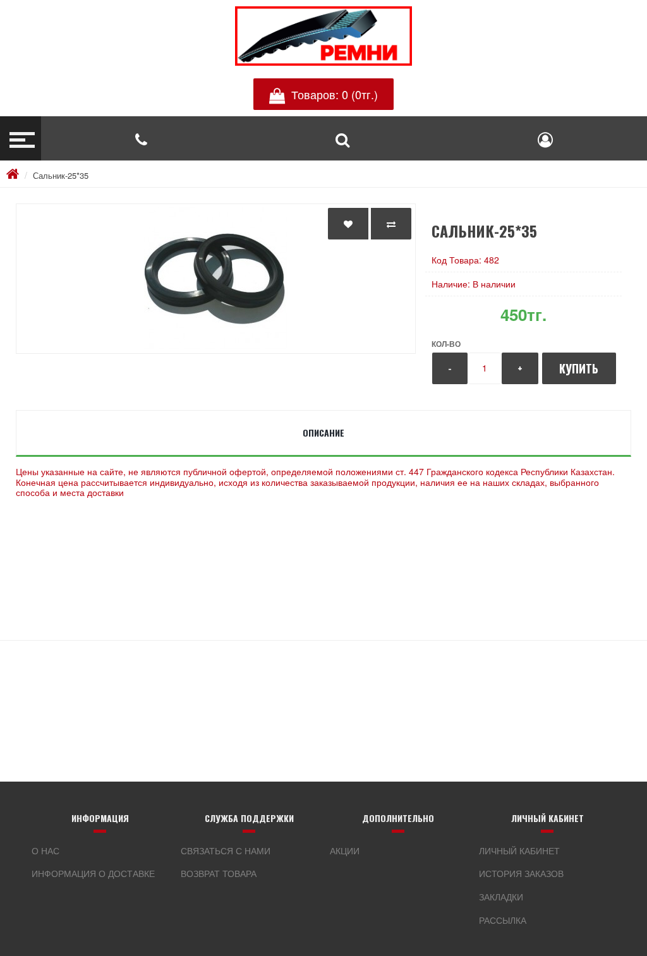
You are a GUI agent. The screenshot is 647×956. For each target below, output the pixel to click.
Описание (323, 432)
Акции (345, 850)
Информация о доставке (93, 873)
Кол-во (446, 343)
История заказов (521, 873)
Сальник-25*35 (60, 175)
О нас (45, 850)
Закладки (501, 896)
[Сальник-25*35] (216, 278)
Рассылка (502, 920)
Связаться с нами (225, 850)
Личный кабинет (519, 850)
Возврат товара (219, 873)
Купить (578, 368)
